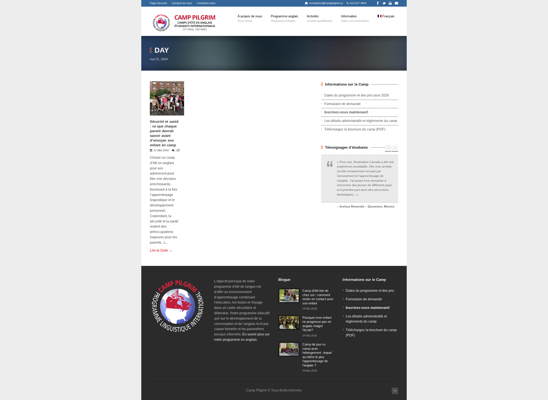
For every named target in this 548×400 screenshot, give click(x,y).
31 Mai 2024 (161, 150)
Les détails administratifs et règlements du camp (360, 121)
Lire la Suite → (161, 250)
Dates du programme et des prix (370, 290)
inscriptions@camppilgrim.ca (326, 3)
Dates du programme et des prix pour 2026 (356, 95)
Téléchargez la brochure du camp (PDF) (354, 129)
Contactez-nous (206, 3)
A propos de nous (182, 3)
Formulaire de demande (342, 104)
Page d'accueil (158, 3)
